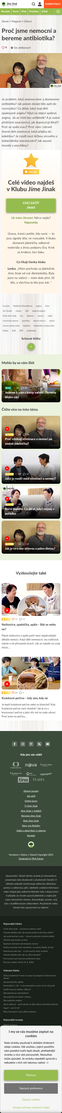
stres (47, 306)
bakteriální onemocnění (44, 326)
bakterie (26, 326)
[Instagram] (22, 744)
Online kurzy (31, 801)
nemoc (19, 311)
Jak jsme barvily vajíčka (13, 982)
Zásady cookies (31, 1099)
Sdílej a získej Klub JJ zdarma (31, 831)
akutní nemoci (39, 321)
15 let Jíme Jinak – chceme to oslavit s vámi (22, 929)
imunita (6, 306)
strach (52, 321)
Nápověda (31, 222)
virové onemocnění (11, 326)
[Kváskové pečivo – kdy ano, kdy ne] (31, 673)
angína (39, 306)
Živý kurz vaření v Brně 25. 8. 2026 (18, 962)
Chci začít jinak (31, 205)
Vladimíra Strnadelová (22, 306)
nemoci (41, 316)
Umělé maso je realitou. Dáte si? (17, 989)
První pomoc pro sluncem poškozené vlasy (21, 959)
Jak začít (31, 796)
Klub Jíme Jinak (9, 316)
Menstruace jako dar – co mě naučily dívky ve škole (25, 951)
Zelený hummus (10, 1025)
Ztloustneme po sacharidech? (16, 993)
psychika (26, 321)
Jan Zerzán (7, 311)
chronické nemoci (10, 321)
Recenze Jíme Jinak (31, 816)
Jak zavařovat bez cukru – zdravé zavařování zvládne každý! (28, 936)
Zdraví (28, 21)
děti (27, 311)
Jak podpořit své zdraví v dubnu (17, 997)
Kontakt (31, 836)
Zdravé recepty (31, 791)
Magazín (16, 21)
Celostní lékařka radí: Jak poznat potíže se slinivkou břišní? (28, 933)
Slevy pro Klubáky (31, 826)
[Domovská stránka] (9, 4)
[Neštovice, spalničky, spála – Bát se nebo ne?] (31, 599)
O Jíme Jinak (31, 806)
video (50, 316)
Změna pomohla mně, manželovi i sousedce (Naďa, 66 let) (28, 947)
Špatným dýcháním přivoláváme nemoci (20, 944)
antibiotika (31, 331)
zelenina (30, 316)
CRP (21, 331)
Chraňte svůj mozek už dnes (15, 940)
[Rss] (39, 744)
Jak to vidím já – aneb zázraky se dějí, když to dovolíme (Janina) (30, 1004)
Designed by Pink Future (31, 859)
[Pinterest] (31, 744)
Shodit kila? (53, 4)
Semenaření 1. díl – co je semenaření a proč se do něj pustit (29, 986)
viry (21, 316)
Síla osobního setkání (12, 1001)
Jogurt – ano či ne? (11, 1008)
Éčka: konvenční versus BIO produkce (19, 1012)
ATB (14, 331)
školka (5, 331)
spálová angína (38, 311)
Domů (5, 21)
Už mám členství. (22, 218)
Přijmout (31, 1075)
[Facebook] (14, 744)
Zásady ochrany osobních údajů (31, 1107)
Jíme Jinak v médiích (31, 811)
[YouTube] (47, 744)
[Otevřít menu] (58, 11)
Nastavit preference (31, 1088)
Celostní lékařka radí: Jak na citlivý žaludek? (22, 955)
